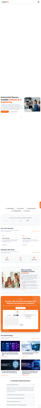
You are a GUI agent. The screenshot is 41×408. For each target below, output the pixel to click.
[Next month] (17, 315)
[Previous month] (16, 315)
